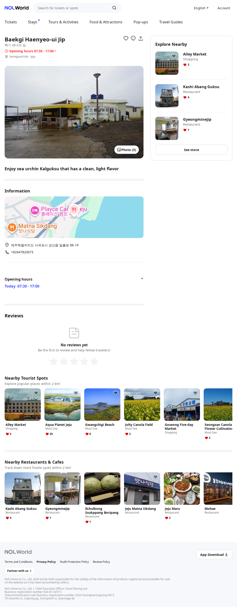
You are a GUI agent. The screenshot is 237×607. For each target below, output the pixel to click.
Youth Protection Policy (74, 562)
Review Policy (101, 562)
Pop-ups (141, 22)
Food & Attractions (106, 22)
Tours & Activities (63, 22)
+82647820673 (22, 252)
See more (191, 150)
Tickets (11, 22)
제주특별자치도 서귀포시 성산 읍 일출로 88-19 (44, 245)
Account (224, 8)
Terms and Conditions (19, 562)
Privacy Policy (46, 562)
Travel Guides (171, 22)
